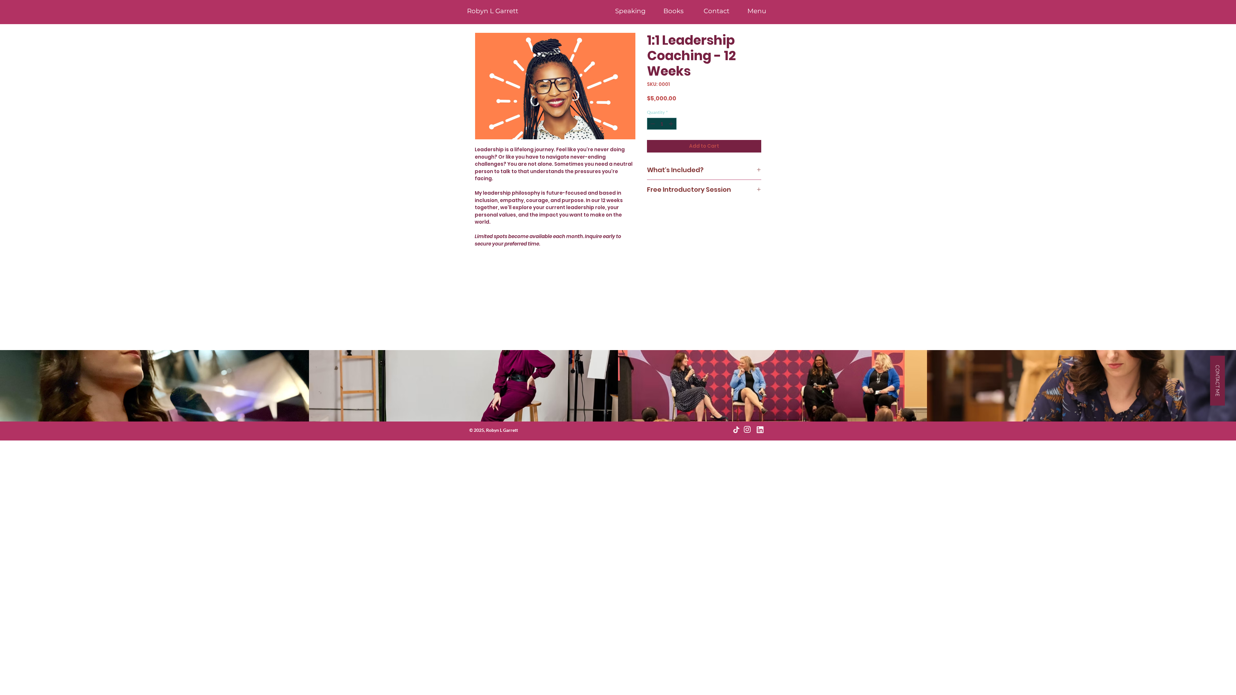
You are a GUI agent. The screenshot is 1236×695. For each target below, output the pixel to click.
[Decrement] (652, 123)
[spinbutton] (662, 123)
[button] (756, 10)
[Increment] (672, 123)
